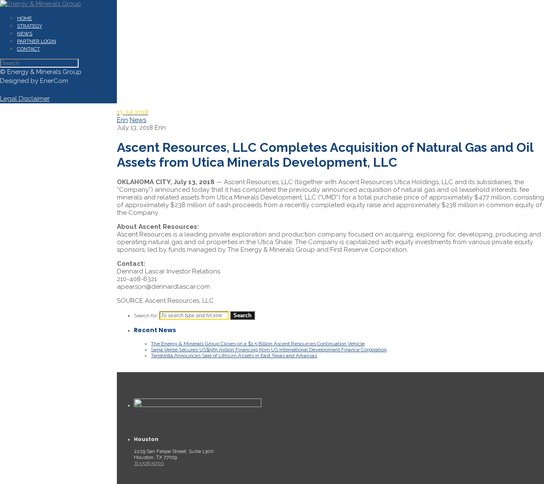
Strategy (29, 26)
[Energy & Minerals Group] (40, 4)
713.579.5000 (149, 463)
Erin (122, 120)
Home (24, 18)
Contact (28, 49)
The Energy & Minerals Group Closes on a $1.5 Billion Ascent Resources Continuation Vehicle (258, 344)
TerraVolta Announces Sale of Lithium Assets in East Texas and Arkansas (234, 356)
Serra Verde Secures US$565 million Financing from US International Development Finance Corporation (269, 350)
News (24, 34)
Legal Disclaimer (25, 98)
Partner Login (36, 41)
